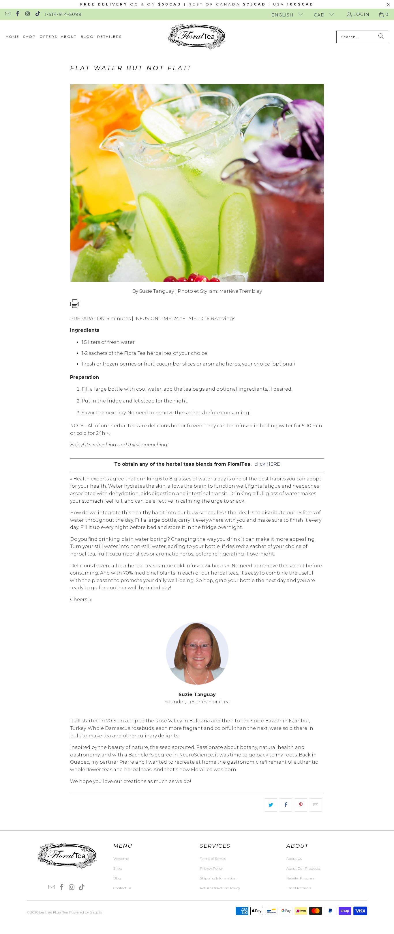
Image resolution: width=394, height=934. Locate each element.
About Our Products (303, 868)
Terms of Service (213, 858)
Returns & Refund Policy (220, 888)
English (283, 15)
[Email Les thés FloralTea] (7, 14)
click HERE (267, 464)
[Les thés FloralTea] (196, 37)
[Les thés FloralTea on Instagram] (27, 14)
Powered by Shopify (85, 912)
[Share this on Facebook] (286, 805)
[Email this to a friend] (316, 805)
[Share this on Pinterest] (301, 805)
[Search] (381, 37)
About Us (294, 858)
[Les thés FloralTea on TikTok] (37, 14)
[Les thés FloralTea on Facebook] (17, 14)
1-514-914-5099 (63, 14)
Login (361, 14)
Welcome (121, 858)
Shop (117, 868)
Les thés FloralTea (53, 912)
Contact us (122, 888)
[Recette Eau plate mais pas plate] (74, 307)
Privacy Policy (211, 868)
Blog (117, 878)
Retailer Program (301, 878)
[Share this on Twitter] (271, 805)
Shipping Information (218, 878)
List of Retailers (298, 888)
